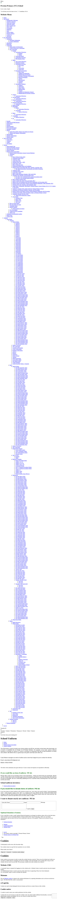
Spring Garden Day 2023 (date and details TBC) (23, 180)
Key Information (7, 37)
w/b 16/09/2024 (19, 263)
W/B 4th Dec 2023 (19, 631)
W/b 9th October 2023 (20, 564)
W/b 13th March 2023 (20, 320)
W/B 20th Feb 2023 (20, 674)
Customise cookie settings (18, 852)
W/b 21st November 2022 (21, 332)
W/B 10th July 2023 (20, 651)
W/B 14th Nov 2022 (20, 691)
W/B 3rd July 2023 (19, 650)
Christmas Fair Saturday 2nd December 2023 (23, 175)
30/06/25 (17, 229)
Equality (8, 121)
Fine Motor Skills (16, 361)
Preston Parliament (11, 723)
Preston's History (10, 33)
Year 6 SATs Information (18, 717)
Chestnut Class (18, 198)
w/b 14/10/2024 (19, 268)
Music (13, 113)
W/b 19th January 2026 (20, 483)
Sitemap (5, 824)
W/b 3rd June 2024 (19, 381)
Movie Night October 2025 (18, 157)
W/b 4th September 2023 (21, 305)
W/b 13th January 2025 (20, 371)
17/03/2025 (18, 249)
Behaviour (9, 44)
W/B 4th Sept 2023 (19, 635)
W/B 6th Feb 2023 (19, 687)
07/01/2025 (18, 237)
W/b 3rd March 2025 (20, 505)
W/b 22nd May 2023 (20, 412)
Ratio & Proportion (22, 77)
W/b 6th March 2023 (20, 321)
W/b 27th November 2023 (21, 557)
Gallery (8, 142)
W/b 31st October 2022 (20, 336)
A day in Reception (17, 349)
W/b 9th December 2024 (21, 515)
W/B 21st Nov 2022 (20, 692)
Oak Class (17, 202)
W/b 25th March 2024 (20, 542)
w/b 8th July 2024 (19, 275)
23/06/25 (17, 233)
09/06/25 (17, 231)
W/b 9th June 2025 (19, 495)
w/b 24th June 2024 (20, 277)
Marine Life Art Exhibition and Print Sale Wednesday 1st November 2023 (29, 182)
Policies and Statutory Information (17, 133)
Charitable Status (13, 206)
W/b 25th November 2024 (21, 517)
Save (13, 897)
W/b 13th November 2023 (21, 296)
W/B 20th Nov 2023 (20, 629)
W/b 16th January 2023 (20, 328)
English (14, 50)
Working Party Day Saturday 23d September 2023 (24, 184)
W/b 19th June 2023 (20, 309)
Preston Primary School (23, 664)
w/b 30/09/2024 (19, 265)
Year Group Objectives (20, 61)
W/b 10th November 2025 (21, 488)
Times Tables (21, 88)
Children (6, 218)
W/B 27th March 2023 (20, 680)
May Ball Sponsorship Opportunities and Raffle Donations (29, 169)
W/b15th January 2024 (20, 553)
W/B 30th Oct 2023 (20, 625)
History (17, 108)
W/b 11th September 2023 (21, 304)
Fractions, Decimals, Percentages (26, 76)
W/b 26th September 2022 (21, 340)
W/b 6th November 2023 (21, 297)
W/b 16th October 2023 (21, 398)
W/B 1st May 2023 (19, 668)
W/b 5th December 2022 (21, 605)
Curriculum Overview (20, 57)
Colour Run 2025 (16, 161)
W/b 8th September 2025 (21, 367)
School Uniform (10, 150)
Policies (8, 125)
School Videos (10, 32)
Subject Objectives (22, 111)
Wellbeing (9, 29)
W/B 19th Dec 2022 (20, 698)
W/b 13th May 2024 (20, 382)
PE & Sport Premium (11, 127)
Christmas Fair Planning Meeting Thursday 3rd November (26, 190)
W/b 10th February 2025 (21, 508)
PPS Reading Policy (20, 58)
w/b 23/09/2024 (19, 264)
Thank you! (12, 212)
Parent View (9, 215)
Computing (15, 115)
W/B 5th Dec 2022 (19, 695)
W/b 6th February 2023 (20, 598)
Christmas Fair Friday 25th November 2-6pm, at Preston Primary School (29, 192)
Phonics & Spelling (17, 459)
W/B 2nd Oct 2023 (19, 641)
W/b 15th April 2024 (20, 387)
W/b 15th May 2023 (20, 313)
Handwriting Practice (17, 448)
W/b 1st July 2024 (19, 530)
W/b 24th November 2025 (21, 487)
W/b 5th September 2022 (21, 344)
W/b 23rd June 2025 (20, 492)
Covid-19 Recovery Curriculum (17, 48)
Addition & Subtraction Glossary (26, 92)
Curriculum (9, 45)
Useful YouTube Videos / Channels (20, 363)
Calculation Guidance (20, 84)
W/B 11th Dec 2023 (20, 633)
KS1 (19, 66)
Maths (13, 60)
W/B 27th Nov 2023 (20, 630)
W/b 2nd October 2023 (20, 300)
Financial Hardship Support (13, 147)
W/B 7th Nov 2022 (19, 690)
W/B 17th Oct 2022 (20, 707)
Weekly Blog (15, 623)
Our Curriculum (13, 49)
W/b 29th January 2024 (20, 550)
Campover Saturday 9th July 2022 (20, 194)
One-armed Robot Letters (21, 452)
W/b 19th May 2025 (20, 496)
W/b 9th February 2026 (20, 479)
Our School (6, 19)
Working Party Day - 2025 (18, 162)
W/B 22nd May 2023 (20, 672)
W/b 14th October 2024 (21, 523)
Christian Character (11, 21)
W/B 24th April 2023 (20, 667)
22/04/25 (17, 223)
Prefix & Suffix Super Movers (22, 473)
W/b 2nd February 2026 (21, 480)
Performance (9, 123)
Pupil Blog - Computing (21, 654)
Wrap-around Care (11, 146)
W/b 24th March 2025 (20, 501)
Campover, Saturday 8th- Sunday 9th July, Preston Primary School (28, 188)
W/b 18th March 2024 (20, 289)
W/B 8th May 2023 (20, 670)
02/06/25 (17, 236)
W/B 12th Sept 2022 (20, 700)
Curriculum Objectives (20, 52)
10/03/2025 (18, 248)
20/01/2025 (18, 240)
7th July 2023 (18, 569)
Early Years (21, 65)
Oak (11, 711)
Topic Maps (15, 713)
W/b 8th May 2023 (19, 314)
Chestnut (12, 220)
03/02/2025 (18, 247)
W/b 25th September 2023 (21, 301)
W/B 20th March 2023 (20, 679)
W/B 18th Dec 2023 (20, 634)
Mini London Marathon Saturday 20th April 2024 (24, 174)
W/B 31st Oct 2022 (20, 688)
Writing (20, 54)
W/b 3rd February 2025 (20, 509)
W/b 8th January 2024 (20, 554)
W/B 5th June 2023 (20, 645)
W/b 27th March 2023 (20, 590)
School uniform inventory (18, 208)
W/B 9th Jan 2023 (19, 682)
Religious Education (17, 102)
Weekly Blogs (15, 222)
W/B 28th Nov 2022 (20, 694)
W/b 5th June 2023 (19, 312)
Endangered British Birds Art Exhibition (21, 166)
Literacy (14, 351)
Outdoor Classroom (23, 659)
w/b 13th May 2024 (20, 284)
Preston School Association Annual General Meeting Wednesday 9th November (31, 191)
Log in (5, 725)
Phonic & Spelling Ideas (21, 460)
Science (14, 94)
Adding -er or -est (19, 463)
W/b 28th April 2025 (20, 500)
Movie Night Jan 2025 (17, 165)
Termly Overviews (16, 446)
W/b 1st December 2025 (21, 485)
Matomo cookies (8, 878)
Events (11, 155)
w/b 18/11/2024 (19, 260)
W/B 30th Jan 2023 (20, 686)
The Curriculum (16, 346)
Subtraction (21, 86)
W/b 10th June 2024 (20, 534)
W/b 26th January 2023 (20, 427)
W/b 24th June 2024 (20, 379)
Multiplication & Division (24, 74)
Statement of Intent (19, 62)
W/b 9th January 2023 (20, 329)
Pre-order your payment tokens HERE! (24, 178)
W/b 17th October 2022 (21, 613)
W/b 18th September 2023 (21, 302)
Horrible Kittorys (22, 656)
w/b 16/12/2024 (19, 255)
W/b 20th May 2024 (20, 536)
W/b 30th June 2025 (20, 491)
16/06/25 (17, 232)
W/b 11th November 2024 (21, 520)
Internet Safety (10, 137)
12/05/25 (17, 227)
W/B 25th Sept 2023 (20, 639)
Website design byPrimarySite (11, 834)
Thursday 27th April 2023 (21, 584)
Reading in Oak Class (17, 712)
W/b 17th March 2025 (20, 503)
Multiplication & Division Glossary (26, 93)
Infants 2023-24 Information (16, 47)
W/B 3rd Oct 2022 (19, 704)
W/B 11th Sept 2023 (20, 637)
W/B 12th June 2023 (20, 646)
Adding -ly (18, 469)
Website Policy (7, 827)
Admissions (9, 39)
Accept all (9, 852)
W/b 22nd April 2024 (20, 288)
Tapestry (14, 357)
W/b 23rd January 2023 (20, 326)
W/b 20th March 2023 (20, 318)
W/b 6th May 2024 (19, 383)
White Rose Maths (16, 619)
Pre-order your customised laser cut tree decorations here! (28, 176)
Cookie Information (8, 825)
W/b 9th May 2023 (19, 578)
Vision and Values (11, 23)
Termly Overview (16, 345)
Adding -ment (18, 471)
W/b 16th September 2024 (21, 377)
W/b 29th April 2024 (20, 287)
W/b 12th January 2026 (20, 484)
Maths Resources (16, 622)
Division (20, 90)
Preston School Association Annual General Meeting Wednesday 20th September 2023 (32, 183)
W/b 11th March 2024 (20, 545)
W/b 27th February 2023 (21, 322)
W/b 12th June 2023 (20, 310)
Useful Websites (16, 362)
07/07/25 (17, 235)
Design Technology (17, 100)
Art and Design (16, 97)
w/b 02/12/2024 (19, 257)
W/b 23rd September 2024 (21, 525)
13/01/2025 (18, 239)
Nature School (15, 355)
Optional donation (8, 822)
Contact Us (9, 35)
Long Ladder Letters (20, 450)
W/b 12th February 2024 (21, 548)
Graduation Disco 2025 (17, 158)
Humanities (15, 106)
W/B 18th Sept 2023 (20, 638)
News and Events (8, 138)
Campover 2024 (16, 170)
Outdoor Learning (14, 719)
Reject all (3, 852)
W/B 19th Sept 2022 (20, 702)
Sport (8, 31)
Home (5, 17)
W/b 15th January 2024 (20, 293)
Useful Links (10, 216)
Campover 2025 (16, 159)
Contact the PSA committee (16, 211)
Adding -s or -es (19, 462)
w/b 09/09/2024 (19, 272)
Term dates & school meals (13, 149)
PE (13, 118)
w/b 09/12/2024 (19, 256)
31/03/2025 (18, 252)
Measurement (21, 80)
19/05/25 (17, 228)
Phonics (14, 353)
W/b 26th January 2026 (20, 481)
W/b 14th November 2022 (21, 333)
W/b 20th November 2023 (21, 294)
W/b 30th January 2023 (20, 325)
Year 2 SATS (15, 455)
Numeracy (14, 354)
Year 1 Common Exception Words (23, 467)
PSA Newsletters (13, 210)
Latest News (9, 139)
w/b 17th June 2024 (20, 279)
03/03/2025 (18, 243)
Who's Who (9, 27)
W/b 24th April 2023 (20, 316)
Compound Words (19, 466)
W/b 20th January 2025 (20, 512)
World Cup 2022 (19, 607)
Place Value (21, 72)
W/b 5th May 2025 (19, 499)
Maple (11, 621)
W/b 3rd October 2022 (20, 338)
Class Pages (9, 219)
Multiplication (21, 89)
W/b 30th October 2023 (21, 298)
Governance (9, 28)
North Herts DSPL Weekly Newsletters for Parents (21, 131)
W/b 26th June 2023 (20, 308)
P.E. (19, 658)
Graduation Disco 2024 (17, 171)
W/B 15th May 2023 (20, 671)
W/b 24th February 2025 (21, 369)
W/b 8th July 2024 (19, 529)
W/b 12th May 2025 (20, 497)
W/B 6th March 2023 (20, 676)
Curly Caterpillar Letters (21, 451)
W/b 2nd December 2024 (21, 516)
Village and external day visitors (22, 195)
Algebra (20, 78)
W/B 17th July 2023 (20, 652)
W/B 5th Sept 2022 (19, 699)
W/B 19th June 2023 (20, 647)
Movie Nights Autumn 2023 (19, 179)
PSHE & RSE (15, 105)
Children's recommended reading (14, 214)
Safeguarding (10, 134)
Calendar (9, 141)
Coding (20, 655)
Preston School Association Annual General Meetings (22, 153)
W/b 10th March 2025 (20, 504)
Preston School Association (13, 151)
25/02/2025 (18, 245)
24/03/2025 (18, 251)
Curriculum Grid (16, 708)
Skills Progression (16, 358)
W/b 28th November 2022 (21, 330)
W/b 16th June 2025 (20, 493)
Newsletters (9, 143)
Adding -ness (18, 472)
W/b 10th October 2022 (21, 337)
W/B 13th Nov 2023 (20, 627)
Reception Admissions (15, 40)
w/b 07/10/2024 (19, 267)
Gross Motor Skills (16, 359)
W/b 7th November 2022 (21, 334)
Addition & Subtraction (23, 73)
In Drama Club (21, 662)
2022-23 (14, 721)
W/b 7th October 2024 (20, 524)
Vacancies (9, 36)
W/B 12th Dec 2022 (20, 696)
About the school (11, 24)
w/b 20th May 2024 (20, 283)
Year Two (20, 582)
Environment (21, 663)
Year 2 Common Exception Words (23, 468)
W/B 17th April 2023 (20, 666)
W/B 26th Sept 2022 (20, 703)
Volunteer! (12, 154)
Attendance (9, 43)
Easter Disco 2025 (16, 163)
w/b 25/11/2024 (19, 259)
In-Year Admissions (14, 41)
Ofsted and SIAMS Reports (13, 122)
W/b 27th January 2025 (20, 370)
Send (32, 808)
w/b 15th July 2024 (19, 273)
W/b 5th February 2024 (20, 549)
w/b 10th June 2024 (20, 280)
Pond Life (20, 660)
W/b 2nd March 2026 (20, 477)
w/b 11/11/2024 (19, 261)
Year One (20, 581)
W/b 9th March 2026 (20, 476)
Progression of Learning (21, 70)
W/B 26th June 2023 (20, 648)
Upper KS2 (21, 69)
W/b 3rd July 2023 (19, 306)
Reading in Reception (17, 350)
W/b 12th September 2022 (21, 342)
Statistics (20, 82)
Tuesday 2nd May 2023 (21, 580)
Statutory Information (12, 135)
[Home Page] (1, 2)
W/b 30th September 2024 (21, 375)
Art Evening (15, 196)
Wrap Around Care (11, 25)
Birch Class (18, 199)
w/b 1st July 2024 (19, 276)
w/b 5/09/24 (18, 253)
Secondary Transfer (11, 129)
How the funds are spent (15, 204)
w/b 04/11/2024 (19, 271)
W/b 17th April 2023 (20, 317)
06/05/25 (17, 226)
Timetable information (17, 716)
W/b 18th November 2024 (21, 373)
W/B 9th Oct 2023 (19, 642)
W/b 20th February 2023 (21, 324)
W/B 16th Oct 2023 (20, 643)
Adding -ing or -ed (19, 464)
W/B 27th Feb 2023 (20, 675)
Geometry (20, 81)
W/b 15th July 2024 (20, 528)
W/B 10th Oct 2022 (20, 706)
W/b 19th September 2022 (21, 341)
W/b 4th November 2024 (21, 374)
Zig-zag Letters (19, 454)
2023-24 (14, 720)
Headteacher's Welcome (12, 20)
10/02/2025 (18, 244)
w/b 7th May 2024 (19, 285)
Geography (18, 110)
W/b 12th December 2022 (21, 603)
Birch (11, 365)
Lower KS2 (21, 68)
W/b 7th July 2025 (19, 489)
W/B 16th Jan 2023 (20, 683)
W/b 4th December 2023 (21, 556)
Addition (20, 85)
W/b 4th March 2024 (20, 290)
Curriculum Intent (19, 56)
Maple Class (18, 200)
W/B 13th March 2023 (20, 678)
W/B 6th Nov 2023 (19, 626)
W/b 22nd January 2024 (21, 292)
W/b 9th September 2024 (21, 378)
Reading (20, 53)
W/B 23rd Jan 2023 (20, 684)
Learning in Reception (17, 348)
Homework (15, 475)
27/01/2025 (18, 241)
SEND (8, 130)
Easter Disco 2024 (16, 172)
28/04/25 (17, 224)
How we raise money (15, 203)
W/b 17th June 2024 (20, 533)
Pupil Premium (10, 126)
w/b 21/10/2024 (19, 269)
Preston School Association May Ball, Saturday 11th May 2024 (27, 167)
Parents (5, 145)
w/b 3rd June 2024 (19, 281)
